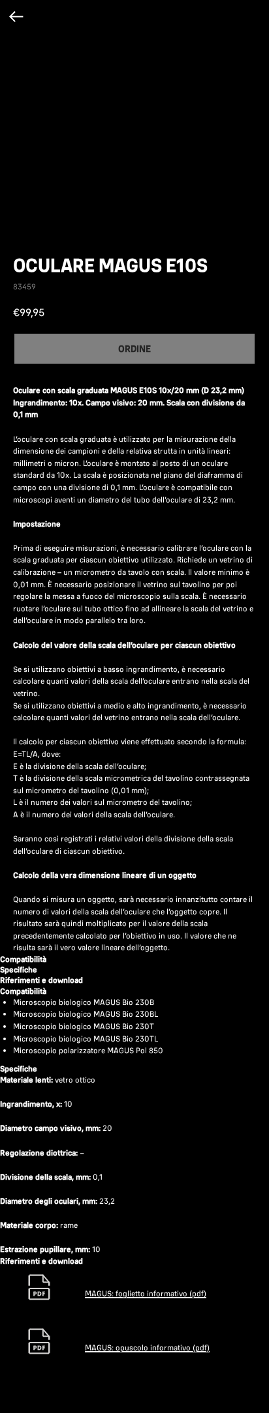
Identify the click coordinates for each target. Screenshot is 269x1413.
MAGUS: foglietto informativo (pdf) (145, 1293)
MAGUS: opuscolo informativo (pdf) (147, 1347)
